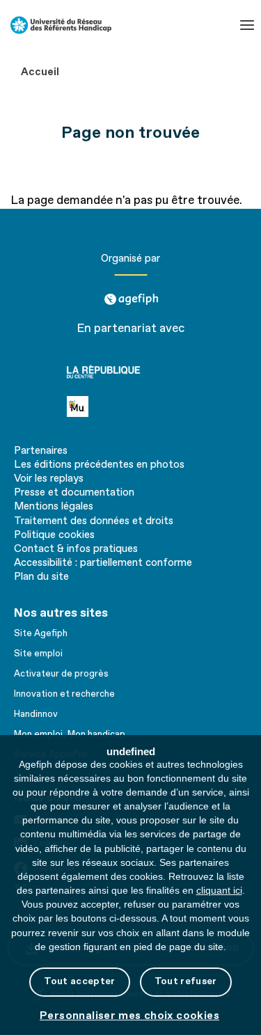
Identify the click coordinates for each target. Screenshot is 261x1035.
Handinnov (36, 714)
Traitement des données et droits (93, 521)
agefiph (130, 294)
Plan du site (41, 577)
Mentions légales (53, 506)
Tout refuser (186, 981)
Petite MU (94, 406)
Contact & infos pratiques (76, 549)
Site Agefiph (41, 633)
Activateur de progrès (61, 674)
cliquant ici (219, 890)
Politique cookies (54, 535)
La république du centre (127, 371)
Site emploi (38, 653)
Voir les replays (49, 478)
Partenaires (41, 451)
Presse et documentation (74, 492)
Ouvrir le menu (247, 25)
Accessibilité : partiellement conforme (103, 563)
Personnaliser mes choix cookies (129, 1015)
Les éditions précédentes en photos (99, 465)
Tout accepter (79, 981)
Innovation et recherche (64, 694)
